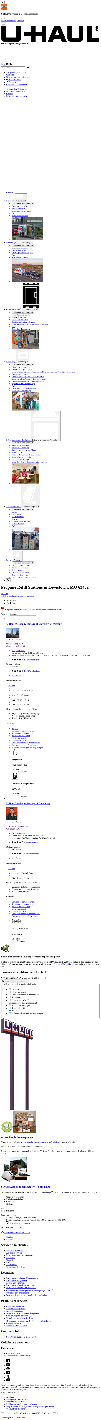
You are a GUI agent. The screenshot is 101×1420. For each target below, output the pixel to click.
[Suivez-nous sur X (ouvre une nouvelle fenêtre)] (8, 1377)
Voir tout (11, 686)
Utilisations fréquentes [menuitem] (20, 319)
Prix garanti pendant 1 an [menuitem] (16, 72)
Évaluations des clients (15, 1267)
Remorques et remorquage (22, 733)
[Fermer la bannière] (3, 2)
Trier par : (5, 614)
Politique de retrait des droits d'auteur (21, 1404)
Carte (13, 603)
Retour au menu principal (23, 204)
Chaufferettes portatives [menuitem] (20, 572)
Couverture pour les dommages (19, 1316)
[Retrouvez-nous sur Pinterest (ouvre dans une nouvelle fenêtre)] (8, 1369)
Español (9, 1239)
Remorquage (11, 242)
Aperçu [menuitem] (14, 512)
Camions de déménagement (23, 731)
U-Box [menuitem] (13, 309)
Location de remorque (15, 1283)
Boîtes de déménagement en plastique (27, 747)
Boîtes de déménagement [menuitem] (21, 445)
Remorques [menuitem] (10, 201)
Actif (3, 18)
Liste (13, 601)
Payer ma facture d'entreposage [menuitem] (23, 384)
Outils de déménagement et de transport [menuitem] (26, 455)
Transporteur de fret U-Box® (18, 1356)
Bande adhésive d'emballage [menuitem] (22, 457)
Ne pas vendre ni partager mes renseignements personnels (30, 1406)
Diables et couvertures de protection (21, 1287)
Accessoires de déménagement (24, 745)
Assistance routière (14, 1253)
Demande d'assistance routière (17, 1232)
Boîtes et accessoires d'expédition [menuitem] (24, 450)
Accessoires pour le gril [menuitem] (20, 568)
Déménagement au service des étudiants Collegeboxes (29, 1321)
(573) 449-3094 (18, 650)
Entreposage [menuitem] (11, 362)
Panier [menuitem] (12, 82)
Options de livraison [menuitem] (19, 317)
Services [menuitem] (15, 519)
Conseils (9, 1260)
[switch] (50, 601)
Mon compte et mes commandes (19, 1255)
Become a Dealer (64, 964)
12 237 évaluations (32, 660)
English (9, 1237)
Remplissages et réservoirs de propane (22, 1318)
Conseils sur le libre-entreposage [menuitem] (24, 388)
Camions (15, 989)
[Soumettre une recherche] (28, 67)
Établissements (15, 1409)
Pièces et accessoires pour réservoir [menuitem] (25, 577)
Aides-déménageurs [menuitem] (13, 507)
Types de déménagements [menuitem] (21, 521)
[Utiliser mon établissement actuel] (20, 978)
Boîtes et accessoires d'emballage (45, 440)
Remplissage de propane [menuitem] (20, 565)
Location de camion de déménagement (22, 1278)
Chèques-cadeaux (13, 1323)
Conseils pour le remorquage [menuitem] (22, 253)
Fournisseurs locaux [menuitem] (19, 514)
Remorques (20, 201)
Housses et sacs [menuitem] (17, 452)
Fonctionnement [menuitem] (18, 517)
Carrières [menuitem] (10, 75)
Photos (16, 639)
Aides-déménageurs (30, 507)
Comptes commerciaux (15, 1306)
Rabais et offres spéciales (16, 1326)
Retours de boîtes (18, 1008)
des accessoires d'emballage (48, 1142)
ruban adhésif (29, 1142)
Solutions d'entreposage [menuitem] (20, 459)
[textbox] (33, 978)
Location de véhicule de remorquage (21, 1285)
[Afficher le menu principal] (3, 24)
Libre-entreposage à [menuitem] (22, 369)
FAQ (8, 1262)
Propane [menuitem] (9, 560)
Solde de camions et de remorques (26, 743)
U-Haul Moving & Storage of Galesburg (28, 803)
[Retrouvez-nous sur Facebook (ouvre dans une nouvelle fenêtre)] (8, 1362)
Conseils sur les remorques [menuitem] (21, 211)
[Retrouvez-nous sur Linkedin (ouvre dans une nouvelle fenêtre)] (8, 1373)
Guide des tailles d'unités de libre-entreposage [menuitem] (29, 379)
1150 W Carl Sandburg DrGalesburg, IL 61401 (17, 827)
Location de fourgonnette (16, 1280)
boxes (20, 1142)
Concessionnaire (13, 1353)
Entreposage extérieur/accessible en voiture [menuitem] (28, 381)
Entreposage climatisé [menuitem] (20, 374)
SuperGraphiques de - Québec (22, 1337)
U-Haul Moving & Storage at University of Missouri (34, 623)
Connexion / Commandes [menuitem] (16, 84)
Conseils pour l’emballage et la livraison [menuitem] (30, 324)
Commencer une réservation (22, 248)
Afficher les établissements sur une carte (17, 596)
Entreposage (22, 362)
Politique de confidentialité (17, 1399)
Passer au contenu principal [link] (12, 21)
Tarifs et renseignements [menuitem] (21, 315)
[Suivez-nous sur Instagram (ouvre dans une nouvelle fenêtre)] (8, 1366)
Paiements (10, 1257)
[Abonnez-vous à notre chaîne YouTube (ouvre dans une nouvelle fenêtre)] (8, 1380)
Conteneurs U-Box (19, 740)
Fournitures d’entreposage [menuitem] (21, 391)
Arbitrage (10, 1397)
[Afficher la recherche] (7, 64)
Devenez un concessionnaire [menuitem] (18, 77)
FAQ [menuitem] (13, 213)
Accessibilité (11, 1265)
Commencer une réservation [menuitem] (22, 206)
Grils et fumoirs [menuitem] (17, 570)
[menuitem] (56, 248)
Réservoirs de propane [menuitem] (20, 575)
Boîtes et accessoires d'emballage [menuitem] (18, 440)
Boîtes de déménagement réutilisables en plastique (27, 1295)
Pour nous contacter (14, 1250)
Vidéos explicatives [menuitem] (19, 208)
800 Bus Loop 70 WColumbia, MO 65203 (15, 645)
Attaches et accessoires (15, 1309)
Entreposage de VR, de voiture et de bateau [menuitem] (28, 377)
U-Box (30, 309)
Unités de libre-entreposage (17, 1293)
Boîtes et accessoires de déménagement (22, 1313)
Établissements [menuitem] (14, 79)
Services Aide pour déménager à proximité (25, 1186)
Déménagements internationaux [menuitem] (23, 322)
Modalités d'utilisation (15, 1402)
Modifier (4, 593)
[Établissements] (11, 65)
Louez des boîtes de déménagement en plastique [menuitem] (29, 462)
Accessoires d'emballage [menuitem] (20, 448)
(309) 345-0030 (18, 833)
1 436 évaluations (31, 842)
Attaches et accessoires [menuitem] (20, 216)
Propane (17, 560)
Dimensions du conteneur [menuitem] (21, 329)
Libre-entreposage (19, 738)
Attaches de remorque (21, 736)
